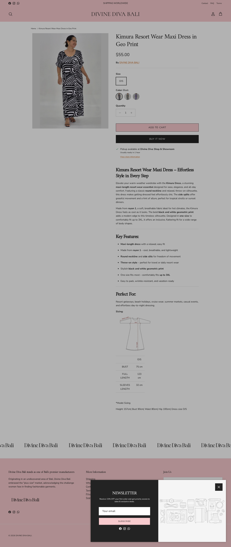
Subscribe (124, 521)
